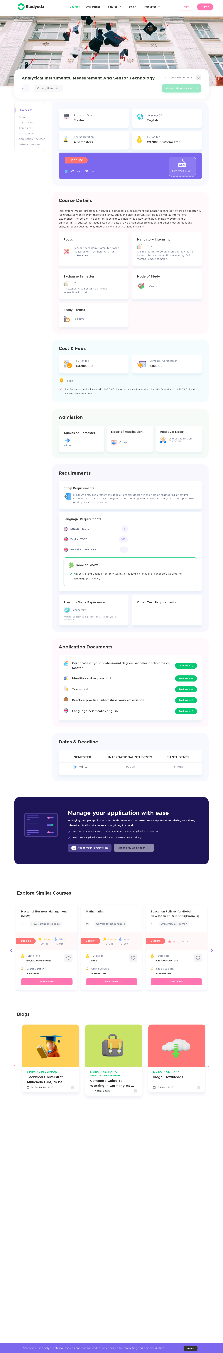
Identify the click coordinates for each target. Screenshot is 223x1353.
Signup (205, 7)
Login (186, 7)
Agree (190, 1348)
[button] (134, 848)
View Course (47, 982)
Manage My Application (179, 88)
